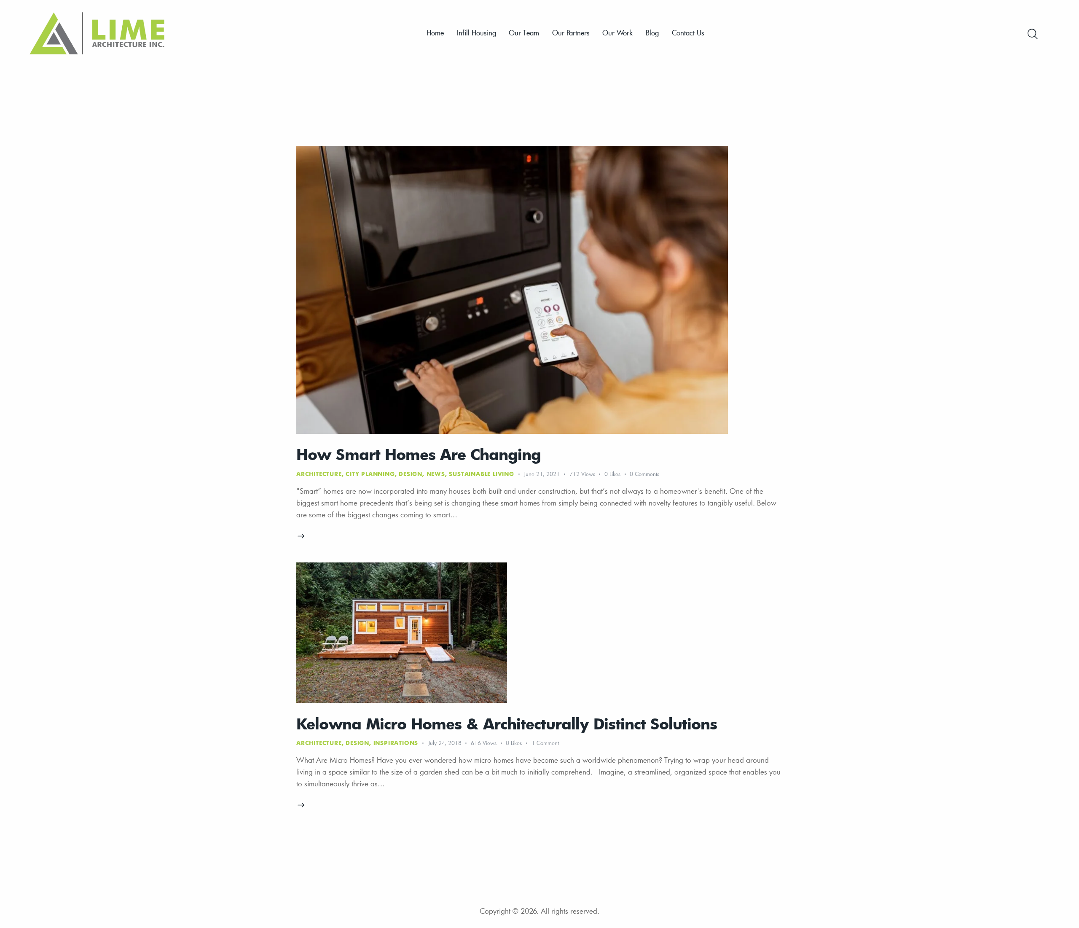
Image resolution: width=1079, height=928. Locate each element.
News (436, 474)
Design (410, 474)
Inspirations (396, 743)
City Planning (370, 474)
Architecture (319, 474)
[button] (617, 474)
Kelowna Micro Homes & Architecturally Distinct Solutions (506, 723)
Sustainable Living (481, 474)
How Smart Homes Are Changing (418, 454)
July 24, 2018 (445, 743)
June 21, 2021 (542, 474)
